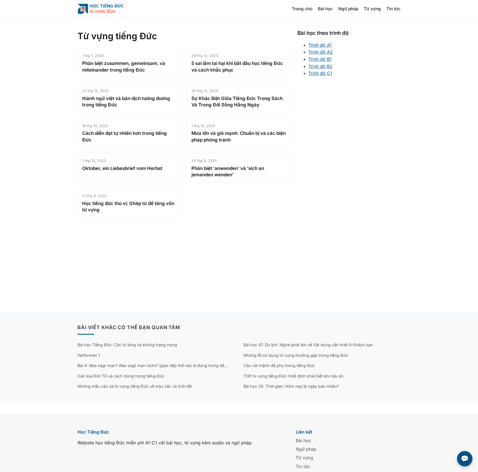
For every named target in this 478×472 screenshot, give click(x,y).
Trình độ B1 (320, 59)
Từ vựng (372, 8)
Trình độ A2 (320, 52)
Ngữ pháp (348, 8)
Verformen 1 (88, 355)
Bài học (325, 8)
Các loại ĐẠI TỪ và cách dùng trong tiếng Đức (121, 376)
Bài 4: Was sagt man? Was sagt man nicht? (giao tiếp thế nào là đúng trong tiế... (152, 365)
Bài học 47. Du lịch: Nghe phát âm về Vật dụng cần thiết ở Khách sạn (308, 344)
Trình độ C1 (320, 73)
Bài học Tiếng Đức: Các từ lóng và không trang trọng (127, 344)
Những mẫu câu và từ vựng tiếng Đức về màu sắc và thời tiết (134, 386)
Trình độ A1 (320, 45)
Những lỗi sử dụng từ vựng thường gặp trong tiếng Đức (295, 355)
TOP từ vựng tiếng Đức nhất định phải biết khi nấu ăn (293, 376)
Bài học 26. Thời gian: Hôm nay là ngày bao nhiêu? (291, 386)
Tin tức (393, 8)
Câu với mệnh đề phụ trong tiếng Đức (279, 365)
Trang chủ (302, 8)
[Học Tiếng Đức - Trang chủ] (104, 8)
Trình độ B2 (320, 66)
